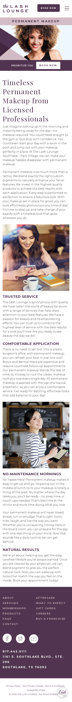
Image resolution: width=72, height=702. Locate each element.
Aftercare (45, 597)
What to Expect (51, 603)
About (8, 597)
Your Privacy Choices (32, 686)
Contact (11, 624)
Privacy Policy (13, 686)
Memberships (14, 608)
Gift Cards (46, 608)
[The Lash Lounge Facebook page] (7, 638)
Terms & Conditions (54, 686)
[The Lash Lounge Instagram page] (20, 638)
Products (12, 613)
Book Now (48, 8)
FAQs (7, 618)
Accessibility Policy (36, 690)
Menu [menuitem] (65, 8)
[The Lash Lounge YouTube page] (33, 638)
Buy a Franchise (51, 618)
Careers (43, 613)
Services (10, 603)
